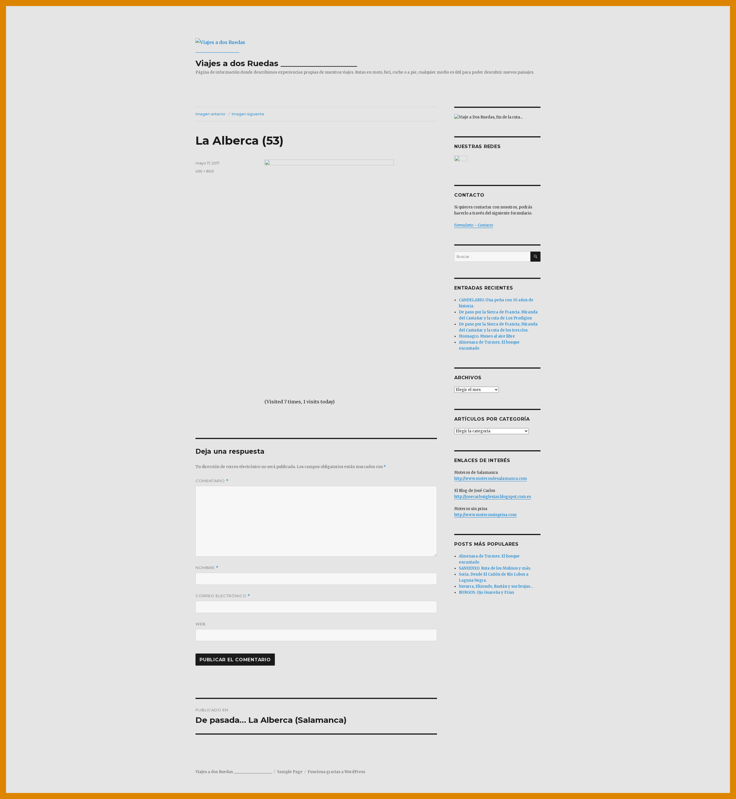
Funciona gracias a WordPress (336, 771)
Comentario (212, 480)
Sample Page (289, 771)
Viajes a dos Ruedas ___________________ (276, 63)
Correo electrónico (222, 595)
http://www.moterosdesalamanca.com (490, 478)
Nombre (206, 567)
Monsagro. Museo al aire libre (487, 336)
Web (200, 624)
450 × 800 (204, 171)
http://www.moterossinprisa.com (485, 514)
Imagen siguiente (248, 114)
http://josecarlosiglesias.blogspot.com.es (492, 496)
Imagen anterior (210, 114)
